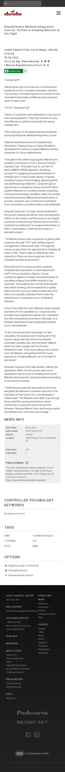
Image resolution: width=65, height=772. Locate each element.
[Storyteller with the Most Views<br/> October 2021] (45, 61)
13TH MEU (10, 541)
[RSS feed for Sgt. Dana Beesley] (42, 61)
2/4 (34, 541)
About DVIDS (13, 651)
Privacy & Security (14, 658)
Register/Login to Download (23, 565)
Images (42, 628)
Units (9, 694)
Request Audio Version (20, 575)
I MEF (7, 535)
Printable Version (17, 570)
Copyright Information (16, 665)
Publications (44, 649)
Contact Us (11, 655)
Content (43, 624)
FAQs (8, 662)
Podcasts (42, 646)
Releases (42, 603)
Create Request (13, 683)
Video (41, 632)
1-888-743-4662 (13, 622)
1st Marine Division (43, 535)
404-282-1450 (12, 600)
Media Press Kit (13, 687)
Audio (41, 639)
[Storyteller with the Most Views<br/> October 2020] (48, 61)
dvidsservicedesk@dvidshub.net (22, 611)
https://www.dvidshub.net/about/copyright (26, 480)
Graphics (42, 642)
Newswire (12, 643)
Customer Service (14, 672)
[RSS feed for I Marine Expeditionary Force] (48, 65)
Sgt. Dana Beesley (27, 61)
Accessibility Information (18, 669)
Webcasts (43, 653)
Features (11, 636)
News (41, 635)
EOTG (7, 546)
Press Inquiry (14, 679)
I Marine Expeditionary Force (23, 65)
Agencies (10, 698)
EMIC (35, 546)
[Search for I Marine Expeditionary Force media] (44, 65)
